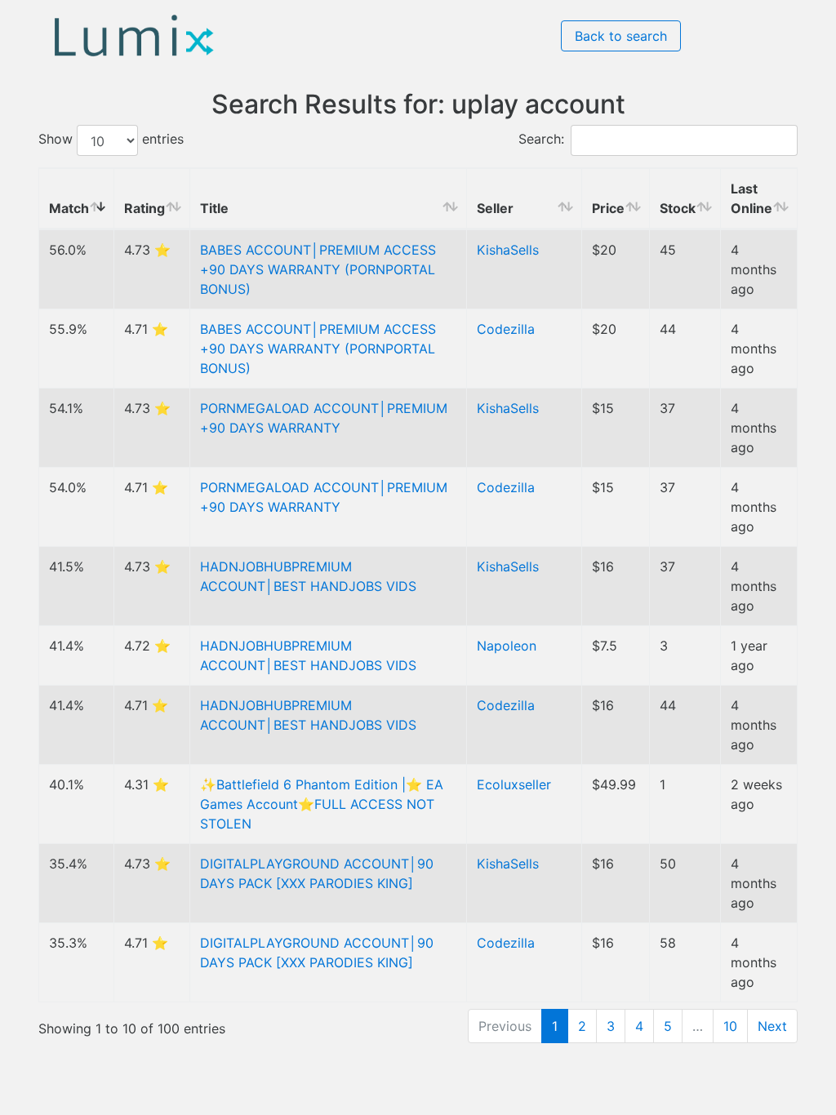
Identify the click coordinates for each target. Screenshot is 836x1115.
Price (608, 208)
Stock (678, 208)
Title (214, 208)
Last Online (751, 198)
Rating (144, 208)
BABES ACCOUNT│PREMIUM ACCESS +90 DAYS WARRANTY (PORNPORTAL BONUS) (318, 269)
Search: (541, 139)
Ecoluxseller (514, 784)
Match (69, 208)
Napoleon (506, 645)
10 (730, 1026)
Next (772, 1026)
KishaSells (508, 250)
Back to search (621, 36)
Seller (495, 208)
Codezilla (506, 329)
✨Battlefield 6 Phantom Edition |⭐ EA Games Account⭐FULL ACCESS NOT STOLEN (321, 804)
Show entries (111, 139)
